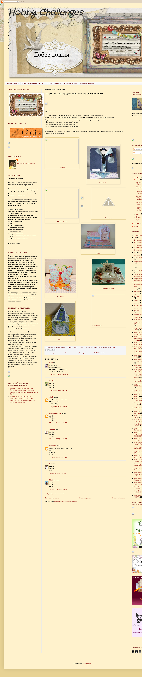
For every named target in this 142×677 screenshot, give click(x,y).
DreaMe (109, 218)
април (138, 180)
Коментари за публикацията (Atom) (66, 501)
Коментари (138, 153)
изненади (137, 291)
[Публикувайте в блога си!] (48, 350)
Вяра (135, 252)
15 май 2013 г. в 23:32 (58, 489)
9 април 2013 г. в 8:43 (58, 439)
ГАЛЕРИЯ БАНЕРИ (87, 83)
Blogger (88, 663)
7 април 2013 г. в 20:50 (59, 407)
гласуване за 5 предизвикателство (68, 353)
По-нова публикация (52, 498)
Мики (98, 253)
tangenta (52, 445)
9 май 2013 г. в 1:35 (57, 473)
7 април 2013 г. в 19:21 (58, 390)
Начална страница (13, 83)
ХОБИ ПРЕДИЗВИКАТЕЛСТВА (33, 83)
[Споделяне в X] (50, 350)
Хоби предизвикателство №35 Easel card (92, 353)
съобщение (137, 317)
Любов (136, 300)
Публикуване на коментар (55, 494)
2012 (137, 223)
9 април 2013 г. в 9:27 (58, 457)
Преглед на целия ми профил (25, 163)
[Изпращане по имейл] (46, 350)
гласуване (54, 353)
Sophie (52, 429)
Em (50, 464)
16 (135, 237)
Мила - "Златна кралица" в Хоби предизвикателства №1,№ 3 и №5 (21, 397)
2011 (136, 226)
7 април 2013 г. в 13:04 (58, 374)
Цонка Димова (98, 325)
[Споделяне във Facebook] (52, 350)
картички (137, 294)
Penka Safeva (62, 222)
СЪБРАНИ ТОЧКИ (70, 83)
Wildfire (62, 167)
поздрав (136, 303)
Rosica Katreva (109, 288)
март (138, 214)
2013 (137, 177)
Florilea (52, 480)
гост (135, 289)
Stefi (51, 397)
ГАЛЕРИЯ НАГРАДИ (54, 83)
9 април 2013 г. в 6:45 (58, 423)
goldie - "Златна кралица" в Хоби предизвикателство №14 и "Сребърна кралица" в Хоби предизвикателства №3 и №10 (24, 391)
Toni (60, 340)
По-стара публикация (118, 498)
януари (138, 220)
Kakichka (104, 183)
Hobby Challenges (45, 12)
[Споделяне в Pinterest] (54, 350)
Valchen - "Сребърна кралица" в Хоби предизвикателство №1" (23, 401)
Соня (51, 363)
